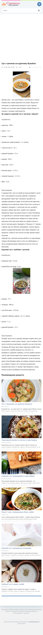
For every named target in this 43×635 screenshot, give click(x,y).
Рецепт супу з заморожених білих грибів (18, 512)
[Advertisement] (21, 36)
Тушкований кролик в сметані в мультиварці (19, 440)
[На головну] (11, 4)
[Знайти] (39, 10)
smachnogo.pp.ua (34, 622)
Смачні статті (5, 514)
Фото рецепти (5, 406)
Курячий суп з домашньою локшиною (16, 548)
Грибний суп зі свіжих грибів (13, 584)
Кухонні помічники (6, 442)
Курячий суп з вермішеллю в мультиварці (18, 476)
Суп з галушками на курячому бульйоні (17, 404)
